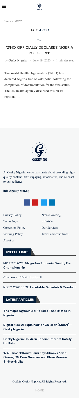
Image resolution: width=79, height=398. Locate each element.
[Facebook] (27, 202)
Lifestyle (47, 221)
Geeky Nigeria (18, 60)
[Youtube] (35, 202)
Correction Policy (14, 227)
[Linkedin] (52, 202)
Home (7, 21)
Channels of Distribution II (22, 277)
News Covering (51, 214)
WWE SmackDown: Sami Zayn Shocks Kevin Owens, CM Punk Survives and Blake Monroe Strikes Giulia (35, 357)
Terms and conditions (55, 234)
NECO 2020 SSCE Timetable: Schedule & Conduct (39, 287)
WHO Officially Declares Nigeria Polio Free (39, 50)
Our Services (50, 227)
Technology (10, 221)
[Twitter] (44, 202)
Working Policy (13, 234)
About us (8, 240)
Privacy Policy (12, 214)
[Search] (74, 7)
